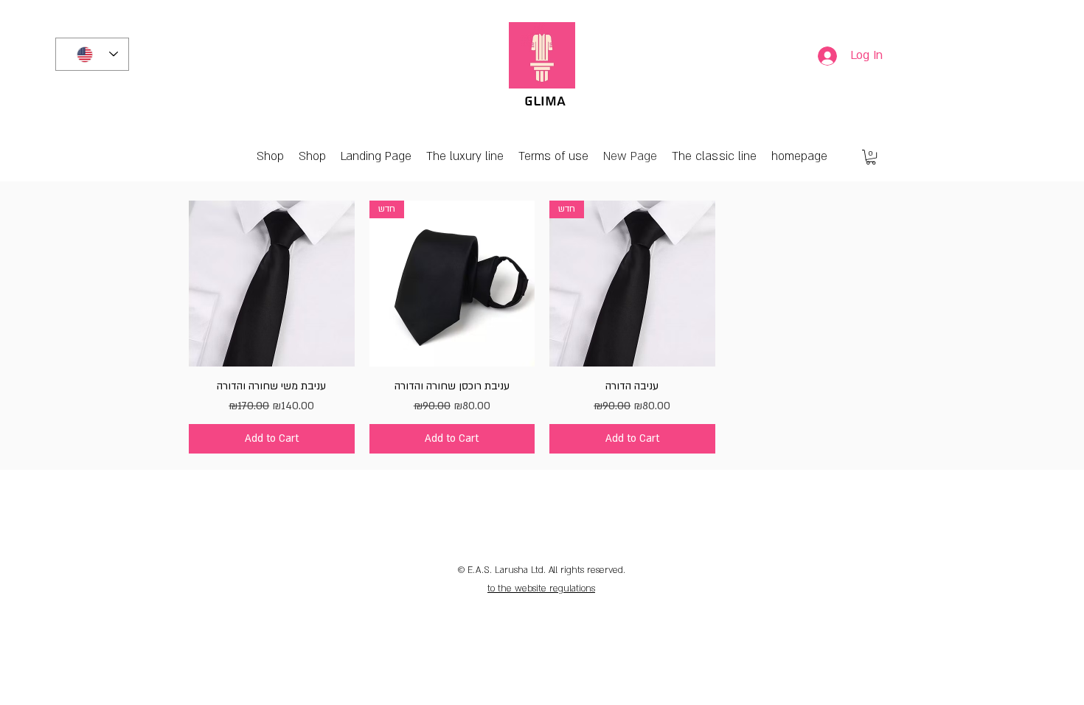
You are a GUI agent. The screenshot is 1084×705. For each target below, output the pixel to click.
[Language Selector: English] (92, 54)
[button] (871, 157)
